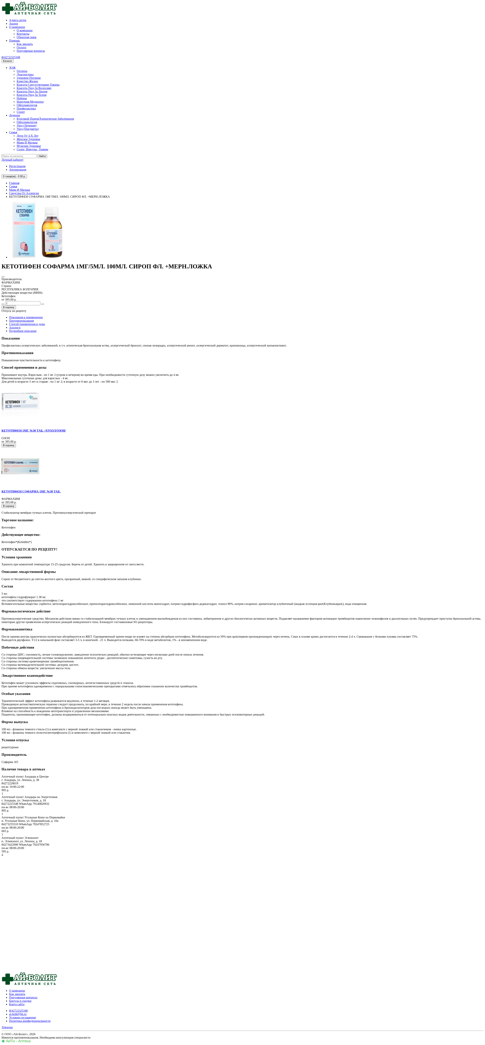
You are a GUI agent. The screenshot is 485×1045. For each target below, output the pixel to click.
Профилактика (26, 108)
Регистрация (17, 166)
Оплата (21, 47)
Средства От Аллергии (24, 193)
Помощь (14, 40)
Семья (13, 132)
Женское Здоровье (28, 139)
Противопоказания (21, 320)
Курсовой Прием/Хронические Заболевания (45, 118)
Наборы (22, 98)
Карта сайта (16, 1004)
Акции (13, 23)
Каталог (7, 61)
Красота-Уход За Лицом (32, 91)
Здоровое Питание (29, 77)
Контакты (23, 33)
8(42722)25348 (11, 57)
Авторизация (17, 169)
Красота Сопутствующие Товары (38, 84)
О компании (17, 27)
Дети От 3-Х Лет (27, 135)
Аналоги (14, 327)
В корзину (8, 307)
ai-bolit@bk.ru (18, 1014)
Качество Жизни (27, 81)
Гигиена (22, 71)
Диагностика (25, 74)
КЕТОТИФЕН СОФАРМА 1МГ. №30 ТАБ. (31, 491)
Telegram (7, 1027)
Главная (14, 183)
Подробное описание (23, 331)
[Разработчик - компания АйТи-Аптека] (16, 1041)
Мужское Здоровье (29, 146)
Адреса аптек (17, 20)
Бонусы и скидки (20, 1000)
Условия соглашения (22, 1017)
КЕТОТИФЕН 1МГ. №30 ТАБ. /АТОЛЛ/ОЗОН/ (34, 430)
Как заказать (25, 44)
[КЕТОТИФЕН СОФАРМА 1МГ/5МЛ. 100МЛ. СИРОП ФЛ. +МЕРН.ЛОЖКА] (37, 257)
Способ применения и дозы (27, 324)
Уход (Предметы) (28, 129)
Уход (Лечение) (26, 125)
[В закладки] (3, 276)
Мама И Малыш (27, 142)
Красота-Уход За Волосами (34, 88)
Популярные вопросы (31, 50)
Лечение (14, 115)
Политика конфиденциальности (30, 1020)
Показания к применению (26, 317)
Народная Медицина (30, 101)
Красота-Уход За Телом (31, 94)
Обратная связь (26, 37)
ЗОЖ (12, 67)
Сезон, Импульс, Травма (32, 149)
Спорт (21, 111)
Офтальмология (27, 105)
